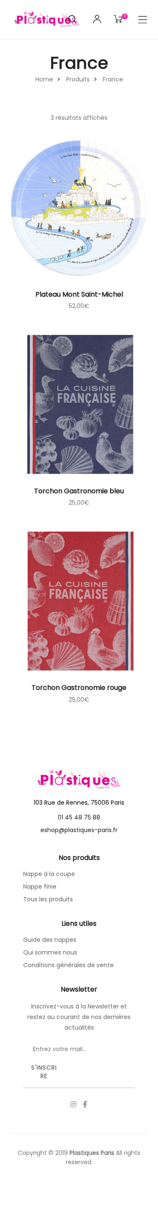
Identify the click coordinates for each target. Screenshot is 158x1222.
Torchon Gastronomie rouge (79, 687)
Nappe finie (39, 886)
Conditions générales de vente (68, 965)
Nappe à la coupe (49, 874)
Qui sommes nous (50, 952)
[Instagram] (73, 1104)
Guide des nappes (49, 939)
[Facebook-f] (85, 1104)
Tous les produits (48, 899)
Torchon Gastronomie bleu (79, 491)
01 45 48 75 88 (79, 817)
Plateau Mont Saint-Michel (79, 294)
